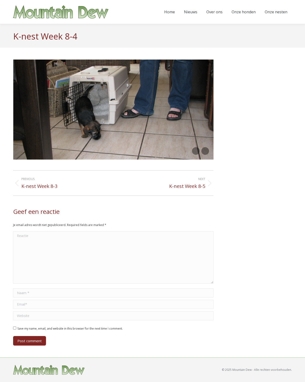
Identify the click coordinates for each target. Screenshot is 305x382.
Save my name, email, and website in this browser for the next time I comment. (70, 329)
